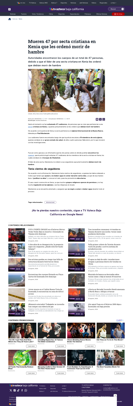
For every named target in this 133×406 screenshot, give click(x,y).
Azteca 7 (54, 3)
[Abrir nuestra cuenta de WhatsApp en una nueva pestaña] (26, 390)
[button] (115, 395)
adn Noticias (84, 3)
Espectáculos (74, 14)
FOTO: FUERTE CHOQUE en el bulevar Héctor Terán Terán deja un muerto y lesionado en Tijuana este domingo (46, 231)
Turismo (24, 14)
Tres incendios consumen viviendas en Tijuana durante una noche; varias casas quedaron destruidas (104, 231)
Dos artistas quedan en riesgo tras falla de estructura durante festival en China (45, 260)
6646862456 (107, 390)
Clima (51, 14)
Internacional (50, 202)
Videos (94, 3)
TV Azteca (32, 3)
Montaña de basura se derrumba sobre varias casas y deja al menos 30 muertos (104, 275)
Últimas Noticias (101, 14)
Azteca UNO (43, 3)
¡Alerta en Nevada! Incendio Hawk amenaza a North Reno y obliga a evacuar (106, 290)
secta (30, 127)
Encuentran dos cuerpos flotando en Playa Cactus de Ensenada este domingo (45, 275)
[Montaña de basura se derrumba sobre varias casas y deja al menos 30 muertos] (76, 280)
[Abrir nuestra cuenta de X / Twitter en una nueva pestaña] (11, 390)
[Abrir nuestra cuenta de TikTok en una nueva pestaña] (18, 390)
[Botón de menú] (9, 9)
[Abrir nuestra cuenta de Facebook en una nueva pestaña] (22, 390)
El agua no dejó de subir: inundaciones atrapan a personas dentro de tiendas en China (104, 261)
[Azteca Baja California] (66, 9)
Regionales (103, 3)
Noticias (73, 3)
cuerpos (31, 155)
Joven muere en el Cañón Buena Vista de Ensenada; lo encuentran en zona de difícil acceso (45, 291)
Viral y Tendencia (38, 14)
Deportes (64, 3)
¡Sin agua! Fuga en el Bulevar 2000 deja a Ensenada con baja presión (104, 305)
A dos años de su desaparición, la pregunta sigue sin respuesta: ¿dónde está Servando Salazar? (45, 246)
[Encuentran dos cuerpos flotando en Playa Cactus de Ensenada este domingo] (16, 280)
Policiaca (88, 14)
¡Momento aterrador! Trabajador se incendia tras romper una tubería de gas (46, 305)
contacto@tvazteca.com (110, 388)
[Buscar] (122, 9)
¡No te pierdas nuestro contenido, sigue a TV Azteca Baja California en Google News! (66, 212)
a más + (113, 3)
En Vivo (119, 14)
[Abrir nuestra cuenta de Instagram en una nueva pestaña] (14, 390)
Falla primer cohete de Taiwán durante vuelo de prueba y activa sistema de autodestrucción (104, 246)
